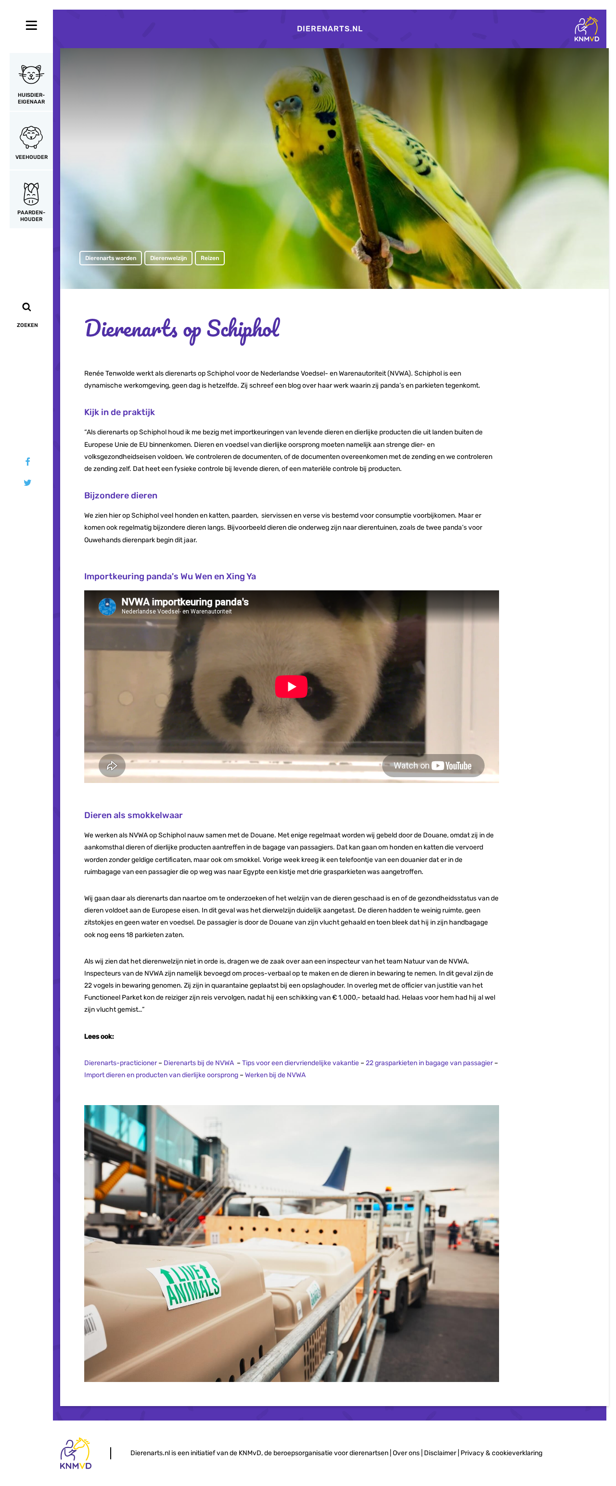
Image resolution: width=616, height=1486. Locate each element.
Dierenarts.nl (330, 28)
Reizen (210, 258)
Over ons (406, 1453)
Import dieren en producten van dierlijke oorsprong (161, 1075)
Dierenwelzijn (168, 258)
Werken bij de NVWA (275, 1075)
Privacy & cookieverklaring (501, 1453)
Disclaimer (440, 1453)
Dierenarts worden (110, 258)
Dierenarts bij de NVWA (199, 1063)
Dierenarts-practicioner (120, 1063)
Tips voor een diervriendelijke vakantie (300, 1063)
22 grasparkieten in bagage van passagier (429, 1063)
